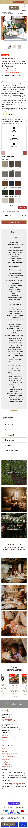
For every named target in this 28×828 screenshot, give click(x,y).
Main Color (5, 159)
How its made (9, 440)
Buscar (3, 748)
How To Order (9, 425)
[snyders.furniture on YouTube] (8, 740)
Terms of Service (6, 764)
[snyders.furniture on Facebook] (2, 740)
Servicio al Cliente (6, 754)
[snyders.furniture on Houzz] (4, 740)
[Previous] (10, 43)
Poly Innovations (10, 435)
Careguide (8, 445)
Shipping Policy (5, 763)
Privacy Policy (5, 759)
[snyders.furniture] (14, 8)
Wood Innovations (11, 430)
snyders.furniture (12, 807)
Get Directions (18, 2)
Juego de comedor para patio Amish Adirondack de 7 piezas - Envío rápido (14, 689)
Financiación (5, 751)
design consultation (17, 783)
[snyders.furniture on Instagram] (6, 740)
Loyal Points (5, 758)
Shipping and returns (12, 450)
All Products (7, 12)
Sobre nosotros (5, 749)
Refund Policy (5, 761)
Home (2, 12)
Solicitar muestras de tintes (8, 756)
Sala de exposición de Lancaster (10, 753)
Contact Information (7, 766)
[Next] (18, 43)
